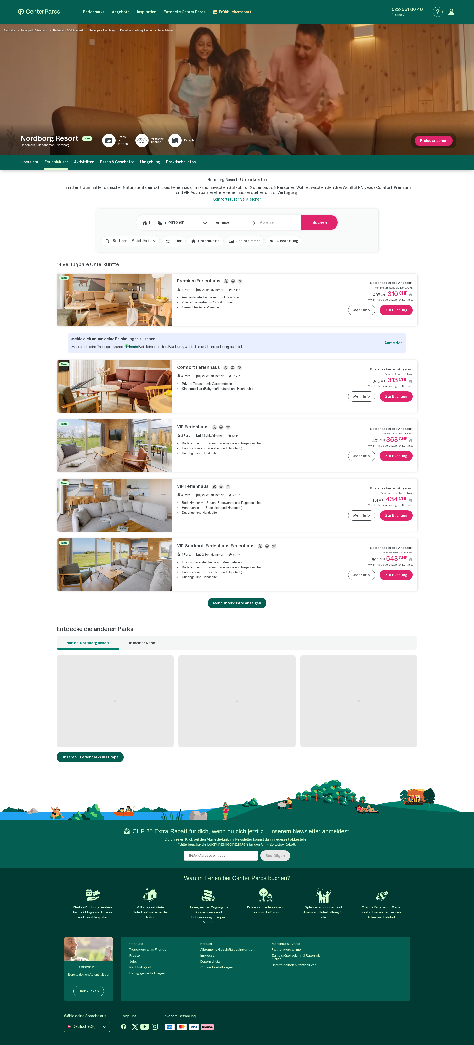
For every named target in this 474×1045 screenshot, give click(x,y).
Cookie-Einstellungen (216, 967)
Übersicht (30, 162)
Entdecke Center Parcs (184, 12)
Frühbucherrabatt (235, 12)
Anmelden (393, 343)
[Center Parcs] (39, 12)
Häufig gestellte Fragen (147, 973)
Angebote (121, 12)
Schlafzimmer (248, 241)
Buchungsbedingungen (227, 844)
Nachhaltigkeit (140, 967)
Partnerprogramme (286, 949)
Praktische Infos (181, 162)
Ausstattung (287, 241)
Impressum (208, 955)
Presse (134, 955)
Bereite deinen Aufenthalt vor (294, 965)
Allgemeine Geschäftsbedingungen (227, 949)
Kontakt (206, 944)
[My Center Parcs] (451, 12)
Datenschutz (210, 961)
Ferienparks (93, 12)
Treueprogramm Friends (147, 949)
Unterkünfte (209, 241)
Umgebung (150, 162)
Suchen (319, 222)
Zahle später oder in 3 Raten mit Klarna (296, 957)
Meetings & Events (286, 944)
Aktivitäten (84, 162)
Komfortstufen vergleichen (237, 199)
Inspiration (146, 12)
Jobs (133, 961)
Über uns (136, 944)
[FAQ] (438, 12)
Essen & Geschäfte (117, 162)
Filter (177, 241)
